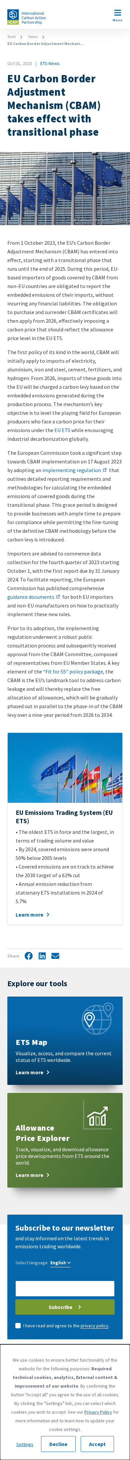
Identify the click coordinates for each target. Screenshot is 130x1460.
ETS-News (50, 63)
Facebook (29, 956)
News (33, 36)
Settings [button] (24, 1444)
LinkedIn (42, 956)
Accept (97, 1444)
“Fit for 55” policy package (73, 671)
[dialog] (65, 1402)
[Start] (26, 17)
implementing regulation (71, 470)
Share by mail (55, 956)
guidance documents (30, 596)
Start (11, 36)
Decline (58, 1444)
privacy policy (94, 1326)
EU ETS (62, 430)
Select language (31, 1263)
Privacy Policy (98, 1412)
